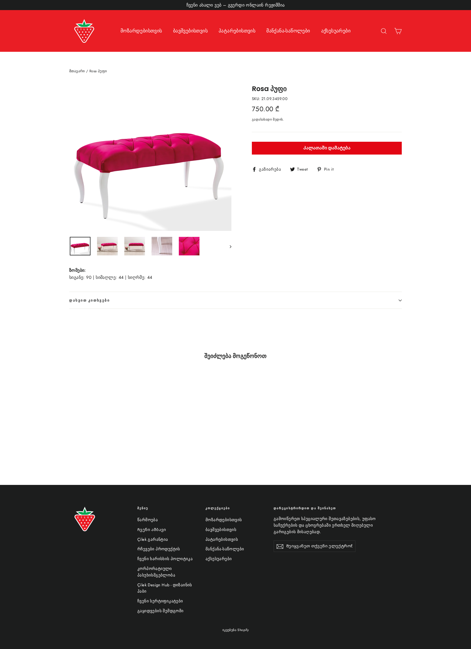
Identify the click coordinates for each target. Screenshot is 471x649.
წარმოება (147, 520)
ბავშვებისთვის (190, 30)
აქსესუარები (336, 30)
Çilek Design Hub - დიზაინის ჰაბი (164, 588)
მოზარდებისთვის (141, 30)
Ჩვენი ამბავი (151, 530)
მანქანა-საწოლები (288, 30)
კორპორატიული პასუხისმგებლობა (156, 572)
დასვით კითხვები (89, 300)
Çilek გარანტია (152, 539)
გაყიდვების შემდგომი (160, 611)
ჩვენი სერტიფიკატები (160, 601)
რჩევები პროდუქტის (158, 549)
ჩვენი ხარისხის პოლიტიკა (165, 559)
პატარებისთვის (237, 30)
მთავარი (77, 71)
